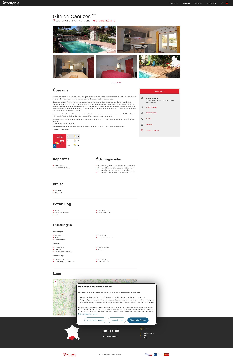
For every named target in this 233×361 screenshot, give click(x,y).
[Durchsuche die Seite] (222, 3)
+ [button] (55, 281)
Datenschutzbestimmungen (87, 314)
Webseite (149, 124)
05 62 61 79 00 (151, 113)
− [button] (55, 284)
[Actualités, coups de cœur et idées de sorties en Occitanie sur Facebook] (110, 331)
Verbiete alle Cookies (95, 320)
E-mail (148, 119)
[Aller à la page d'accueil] (11, 3)
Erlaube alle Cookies (138, 320)
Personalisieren (117, 320)
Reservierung (159, 91)
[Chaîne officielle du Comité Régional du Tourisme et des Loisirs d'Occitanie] (116, 331)
